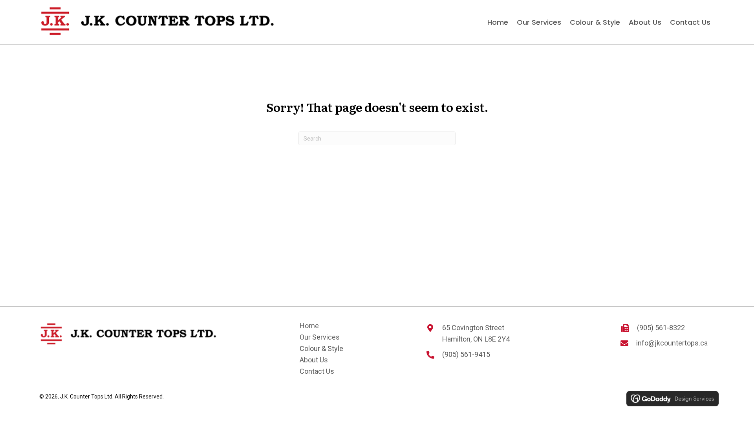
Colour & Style (321, 349)
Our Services (320, 337)
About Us (314, 360)
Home (309, 326)
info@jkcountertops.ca (672, 343)
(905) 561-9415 (466, 354)
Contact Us (317, 371)
